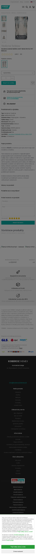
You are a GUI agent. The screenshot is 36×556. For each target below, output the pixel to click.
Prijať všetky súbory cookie (18, 547)
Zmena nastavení (18, 551)
